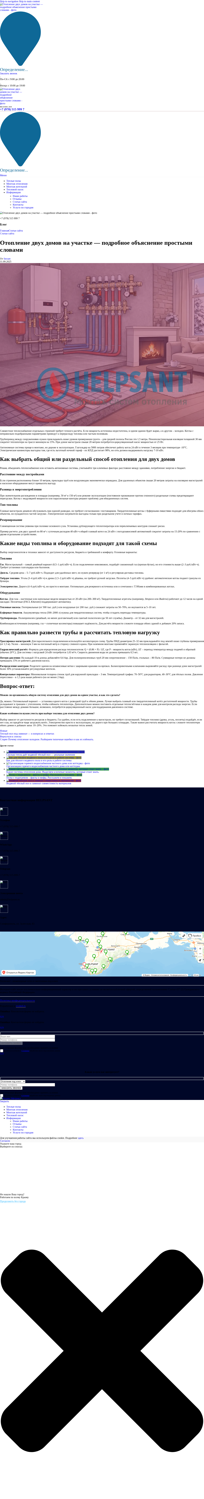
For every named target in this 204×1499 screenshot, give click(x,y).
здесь (81, 1138)
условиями (25, 1051)
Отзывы (17, 199)
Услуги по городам (23, 207)
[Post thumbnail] (45, 751)
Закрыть (4, 1101)
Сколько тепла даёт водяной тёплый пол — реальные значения (40, 754)
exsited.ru (21, 1006)
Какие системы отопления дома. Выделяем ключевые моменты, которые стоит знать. (52, 772)
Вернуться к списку (11, 736)
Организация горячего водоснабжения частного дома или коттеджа (43, 766)
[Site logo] (22, 10)
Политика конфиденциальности (17, 1000)
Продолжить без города (13, 1201)
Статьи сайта (20, 201)
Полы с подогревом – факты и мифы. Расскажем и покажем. (39, 777)
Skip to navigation (9, 1)
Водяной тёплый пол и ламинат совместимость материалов (38, 783)
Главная (4, 230)
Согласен (5, 1140)
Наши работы (20, 196)
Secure (7, 258)
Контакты (18, 204)
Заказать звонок (8, 73)
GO (2, 1016)
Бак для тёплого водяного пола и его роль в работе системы (39, 760)
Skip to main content (29, 1)
